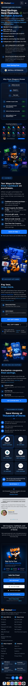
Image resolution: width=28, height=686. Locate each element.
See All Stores (13, 484)
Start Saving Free (13, 65)
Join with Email (14, 580)
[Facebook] (13, 678)
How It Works (18, 648)
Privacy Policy (16, 598)
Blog (2, 658)
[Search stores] (21, 3)
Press (2, 656)
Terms (10, 598)
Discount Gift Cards (14, 20)
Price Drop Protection (7, 640)
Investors (16, 651)
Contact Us (4, 653)
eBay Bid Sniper (5, 632)
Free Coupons (14, 22)
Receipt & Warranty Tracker (6, 637)
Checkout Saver (13, 494)
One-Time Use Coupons (20, 632)
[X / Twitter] (17, 678)
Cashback (23, 22)
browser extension (7, 294)
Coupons (3, 622)
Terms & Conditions (19, 653)
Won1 (2, 634)
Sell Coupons (17, 629)
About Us (16, 646)
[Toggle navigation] (25, 3)
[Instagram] (20, 678)
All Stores (3, 619)
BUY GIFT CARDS (13, 319)
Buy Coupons (18, 624)
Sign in (20, 600)
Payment (3, 651)
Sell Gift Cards (18, 622)
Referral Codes (8, 24)
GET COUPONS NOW (13, 400)
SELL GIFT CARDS (13, 324)
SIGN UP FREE (13, 232)
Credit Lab (3, 648)
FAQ (2, 646)
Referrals (3, 629)
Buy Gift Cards (18, 619)
